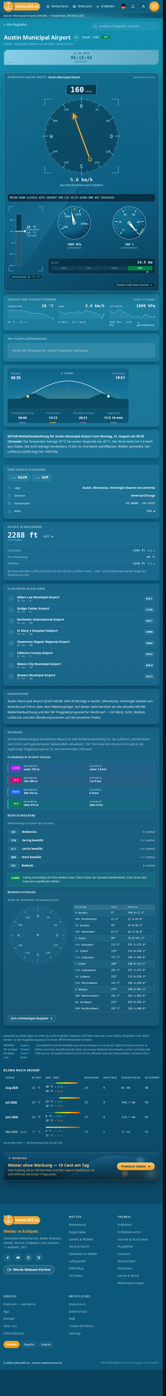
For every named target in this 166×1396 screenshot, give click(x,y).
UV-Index (75, 1276)
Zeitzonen (125, 1268)
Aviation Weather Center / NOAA (25, 1051)
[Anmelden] (143, 6)
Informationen (13, 1333)
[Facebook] (7, 1257)
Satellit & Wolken (81, 1239)
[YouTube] (18, 1257)
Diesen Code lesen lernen (134, 284)
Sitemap (75, 1333)
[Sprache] (123, 6)
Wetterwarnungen (131, 1283)
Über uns (10, 1326)
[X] (39, 1257)
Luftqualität (77, 1261)
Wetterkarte (77, 1225)
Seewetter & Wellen (83, 1254)
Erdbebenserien (129, 1232)
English (46, 1344)
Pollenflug (76, 1268)
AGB (72, 1319)
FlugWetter (126, 1246)
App (6, 1311)
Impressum (77, 1304)
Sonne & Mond (128, 1276)
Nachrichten (127, 1261)
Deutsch (11, 1344)
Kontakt (8, 1319)
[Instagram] (28, 1257)
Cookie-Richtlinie (81, 1326)
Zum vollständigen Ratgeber (32, 1018)
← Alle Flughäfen (15, 24)
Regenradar (77, 1232)
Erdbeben (125, 1225)
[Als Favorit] (76, 37)
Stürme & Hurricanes (133, 1239)
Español (29, 1344)
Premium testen (135, 1166)
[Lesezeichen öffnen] (133, 6)
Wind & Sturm (79, 1246)
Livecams (124, 1254)
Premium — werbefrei (19, 1304)
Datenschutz (78, 1311)
